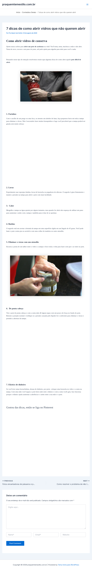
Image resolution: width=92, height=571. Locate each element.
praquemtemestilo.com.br (18, 4)
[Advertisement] (46, 159)
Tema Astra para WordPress (68, 565)
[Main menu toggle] (87, 4)
